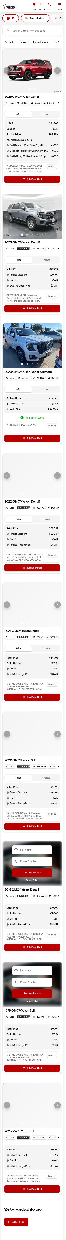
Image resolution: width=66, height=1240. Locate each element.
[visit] (34, 4)
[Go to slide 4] (37, 235)
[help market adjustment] (7, 403)
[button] (34, 6)
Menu (59, 9)
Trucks (23, 42)
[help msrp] (7, 398)
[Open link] (23, 249)
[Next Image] (57, 70)
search (42, 9)
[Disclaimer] (7, 145)
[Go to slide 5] (43, 235)
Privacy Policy (32, 880)
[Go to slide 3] (32, 235)
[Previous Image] (7, 70)
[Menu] (59, 4)
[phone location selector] (49, 4)
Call (49, 9)
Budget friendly (40, 42)
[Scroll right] (60, 18)
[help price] (7, 409)
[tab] (18, 114)
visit (34, 9)
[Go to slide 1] (30, 89)
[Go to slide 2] (35, 89)
